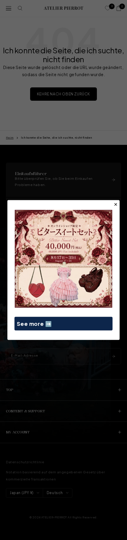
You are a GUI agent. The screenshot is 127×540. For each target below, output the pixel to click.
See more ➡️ (34, 323)
